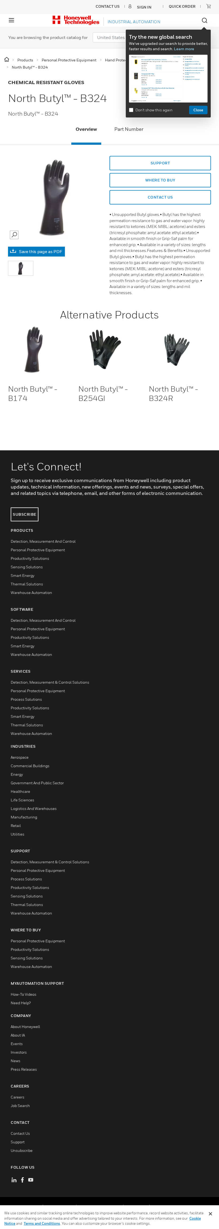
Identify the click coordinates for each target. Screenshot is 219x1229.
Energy (17, 774)
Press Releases (24, 1069)
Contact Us (20, 1133)
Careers (17, 1097)
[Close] (210, 1214)
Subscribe (24, 514)
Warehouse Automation (31, 592)
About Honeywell (25, 1026)
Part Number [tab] (128, 129)
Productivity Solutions (30, 558)
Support (160, 163)
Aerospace (20, 757)
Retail (16, 825)
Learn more (184, 48)
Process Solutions (26, 699)
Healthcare (20, 791)
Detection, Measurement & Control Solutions (50, 682)
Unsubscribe (22, 1150)
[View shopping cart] (208, 6)
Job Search (20, 1105)
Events (17, 1043)
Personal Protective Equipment (38, 549)
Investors (19, 1052)
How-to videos (23, 994)
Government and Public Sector (37, 783)
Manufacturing (24, 817)
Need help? (21, 1002)
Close (198, 110)
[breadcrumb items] (7, 59)
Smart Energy (22, 575)
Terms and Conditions (42, 1223)
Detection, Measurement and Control (43, 541)
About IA (18, 1035)
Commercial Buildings (30, 765)
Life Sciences (22, 800)
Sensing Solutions (27, 567)
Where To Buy (160, 180)
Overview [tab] (86, 129)
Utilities (17, 834)
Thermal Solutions (27, 584)
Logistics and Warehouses (34, 808)
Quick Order (182, 6)
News (15, 1060)
